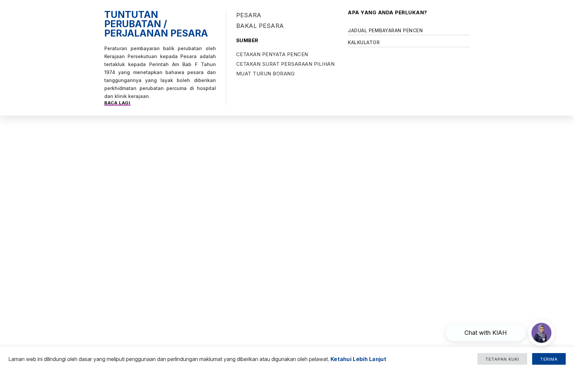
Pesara (248, 15)
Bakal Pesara (260, 25)
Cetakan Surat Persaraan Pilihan (285, 64)
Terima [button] (549, 359)
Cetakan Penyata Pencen (272, 54)
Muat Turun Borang (265, 73)
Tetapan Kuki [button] (502, 359)
